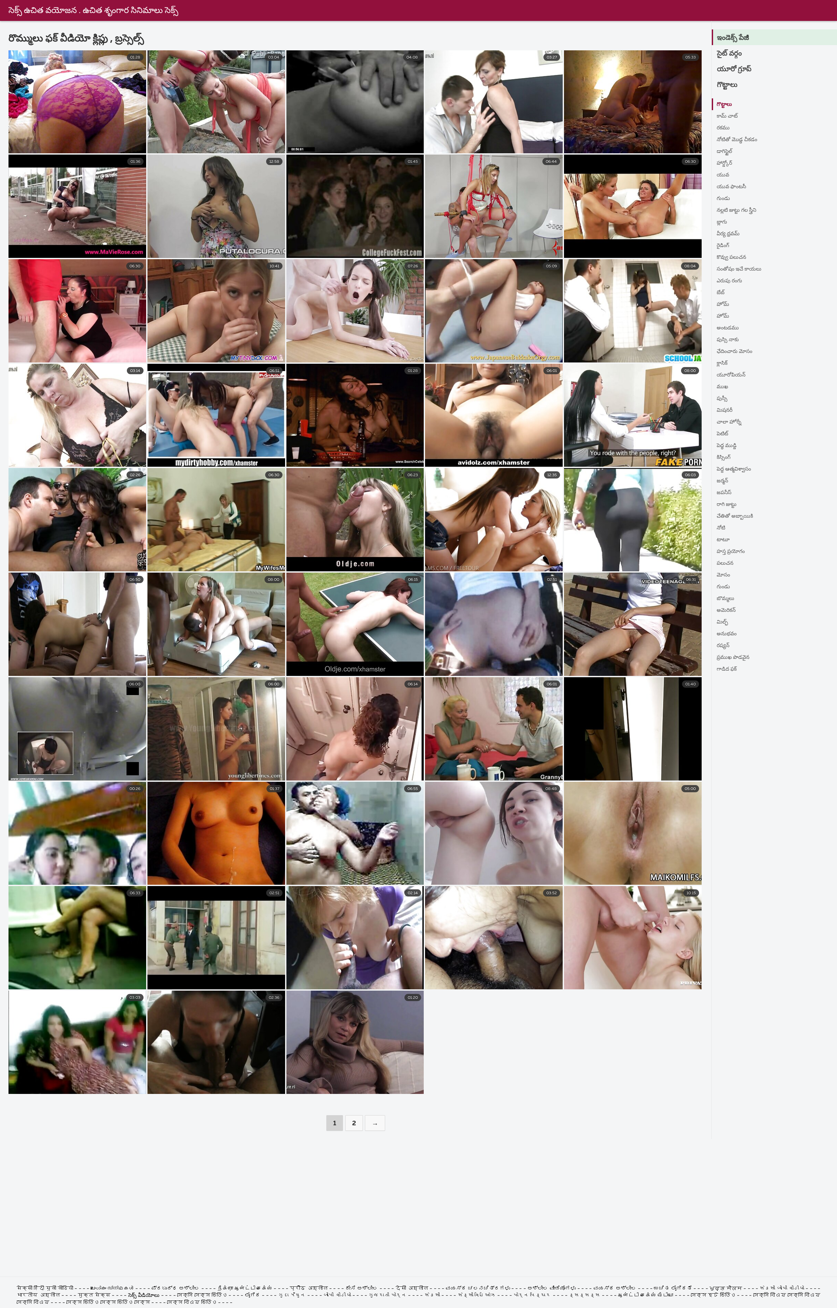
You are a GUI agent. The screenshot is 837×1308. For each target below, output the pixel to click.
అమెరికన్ (726, 610)
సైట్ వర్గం (729, 53)
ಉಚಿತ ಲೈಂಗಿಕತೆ (673, 1288)
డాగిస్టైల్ (724, 151)
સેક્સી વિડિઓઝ (477, 1295)
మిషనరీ (724, 410)
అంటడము (728, 328)
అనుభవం (727, 634)
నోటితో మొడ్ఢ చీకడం (737, 140)
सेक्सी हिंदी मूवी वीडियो (46, 1288)
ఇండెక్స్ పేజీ (733, 38)
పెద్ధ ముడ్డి (727, 445)
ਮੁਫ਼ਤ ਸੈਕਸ (725, 1288)
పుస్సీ (722, 398)
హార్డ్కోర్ (724, 163)
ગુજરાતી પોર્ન (387, 1295)
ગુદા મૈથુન (292, 1295)
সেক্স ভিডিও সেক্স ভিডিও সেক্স (108, 1302)
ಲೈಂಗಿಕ (253, 1295)
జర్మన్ (722, 481)
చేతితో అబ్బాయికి (735, 516)
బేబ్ (721, 292)
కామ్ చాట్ (727, 116)
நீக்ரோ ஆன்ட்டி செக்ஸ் (245, 1288)
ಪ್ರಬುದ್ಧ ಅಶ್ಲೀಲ (175, 1288)
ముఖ (722, 387)
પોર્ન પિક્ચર (532, 1295)
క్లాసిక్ (722, 363)
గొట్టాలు (727, 85)
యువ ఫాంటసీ (731, 187)
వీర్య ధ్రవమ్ (728, 234)
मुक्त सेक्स (94, 1295)
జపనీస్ (724, 492)
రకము (723, 128)
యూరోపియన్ (731, 375)
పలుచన (725, 563)
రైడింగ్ (723, 245)
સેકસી (432, 1295)
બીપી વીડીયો (337, 1295)
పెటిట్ (722, 434)
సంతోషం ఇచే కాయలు (739, 269)
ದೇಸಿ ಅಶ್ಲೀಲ (361, 1288)
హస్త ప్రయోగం (731, 551)
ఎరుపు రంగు (729, 281)
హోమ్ (723, 304)
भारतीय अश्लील (38, 1295)
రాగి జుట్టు (727, 504)
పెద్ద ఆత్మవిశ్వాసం (734, 469)
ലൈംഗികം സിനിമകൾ (113, 1288)
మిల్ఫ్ (722, 622)
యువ (723, 175)
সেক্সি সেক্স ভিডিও (202, 1295)
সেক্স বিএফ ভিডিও (192, 1302)
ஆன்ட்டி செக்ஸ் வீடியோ (645, 1295)
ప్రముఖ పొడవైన (733, 657)
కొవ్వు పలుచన (731, 257)
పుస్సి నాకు (728, 340)
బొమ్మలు (725, 598)
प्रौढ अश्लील (309, 1288)
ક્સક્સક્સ (585, 1295)
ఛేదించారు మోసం (734, 351)
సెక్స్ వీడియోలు (144, 1295)
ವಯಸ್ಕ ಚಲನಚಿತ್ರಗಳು (478, 1288)
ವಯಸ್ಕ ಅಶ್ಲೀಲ (615, 1288)
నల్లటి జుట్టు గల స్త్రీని (736, 210)
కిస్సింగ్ (723, 457)
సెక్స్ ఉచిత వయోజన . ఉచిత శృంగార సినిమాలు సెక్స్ (93, 11)
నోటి (721, 528)
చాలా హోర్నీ (729, 422)
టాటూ (723, 540)
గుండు (723, 198)
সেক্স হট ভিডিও (713, 1295)
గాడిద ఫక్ (727, 669)
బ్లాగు (722, 222)
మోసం (723, 575)
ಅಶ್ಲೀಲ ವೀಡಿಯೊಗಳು (551, 1288)
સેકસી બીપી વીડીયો (782, 1288)
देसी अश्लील (412, 1288)
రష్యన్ (723, 645)
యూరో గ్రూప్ (734, 69)
